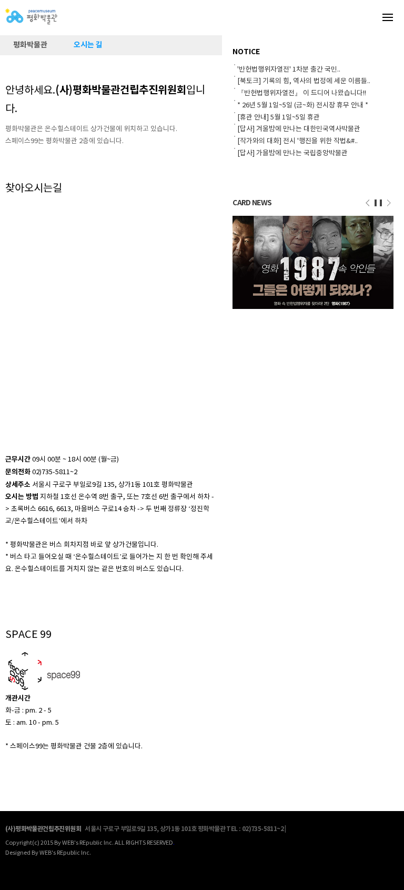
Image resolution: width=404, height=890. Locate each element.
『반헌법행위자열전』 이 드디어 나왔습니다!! (301, 93)
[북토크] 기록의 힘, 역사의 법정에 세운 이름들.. (303, 81)
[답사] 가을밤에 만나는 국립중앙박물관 (292, 153)
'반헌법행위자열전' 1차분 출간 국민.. (288, 70)
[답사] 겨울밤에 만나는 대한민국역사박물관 (298, 129)
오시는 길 (88, 45)
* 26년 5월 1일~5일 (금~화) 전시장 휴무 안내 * (302, 105)
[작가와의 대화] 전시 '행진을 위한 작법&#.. (297, 141)
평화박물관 (30, 45)
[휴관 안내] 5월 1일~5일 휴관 (278, 118)
